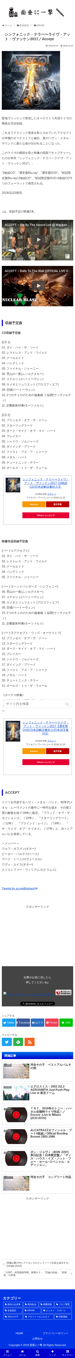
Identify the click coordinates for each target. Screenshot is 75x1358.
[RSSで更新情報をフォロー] (30, 1042)
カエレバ (51, 494)
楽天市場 (58, 504)
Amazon (34, 504)
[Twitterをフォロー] (7, 1042)
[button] (67, 704)
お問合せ (37, 1338)
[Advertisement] (37, 935)
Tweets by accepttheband (18, 888)
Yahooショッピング (46, 515)
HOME (19, 1333)
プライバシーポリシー (55, 1333)
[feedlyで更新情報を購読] (18, 1042)
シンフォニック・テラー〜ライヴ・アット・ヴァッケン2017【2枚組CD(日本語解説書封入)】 (45, 483)
